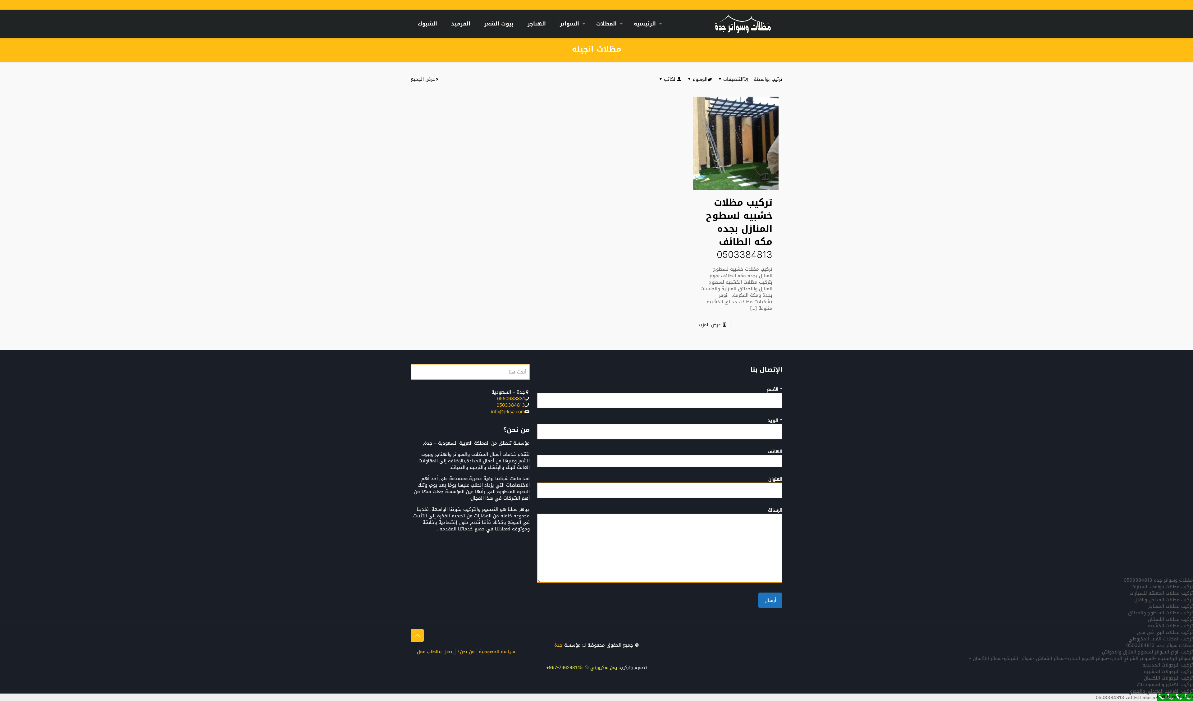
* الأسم (774, 390)
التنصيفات (733, 79)
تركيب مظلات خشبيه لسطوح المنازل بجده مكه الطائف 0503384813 (739, 228)
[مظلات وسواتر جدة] (743, 24)
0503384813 (510, 405)
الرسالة (775, 511)
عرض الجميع (423, 79)
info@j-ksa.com (508, 411)
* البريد (775, 421)
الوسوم (699, 79)
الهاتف (775, 452)
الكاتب (670, 79)
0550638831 (511, 398)
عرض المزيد (709, 324)
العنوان (775, 479)
